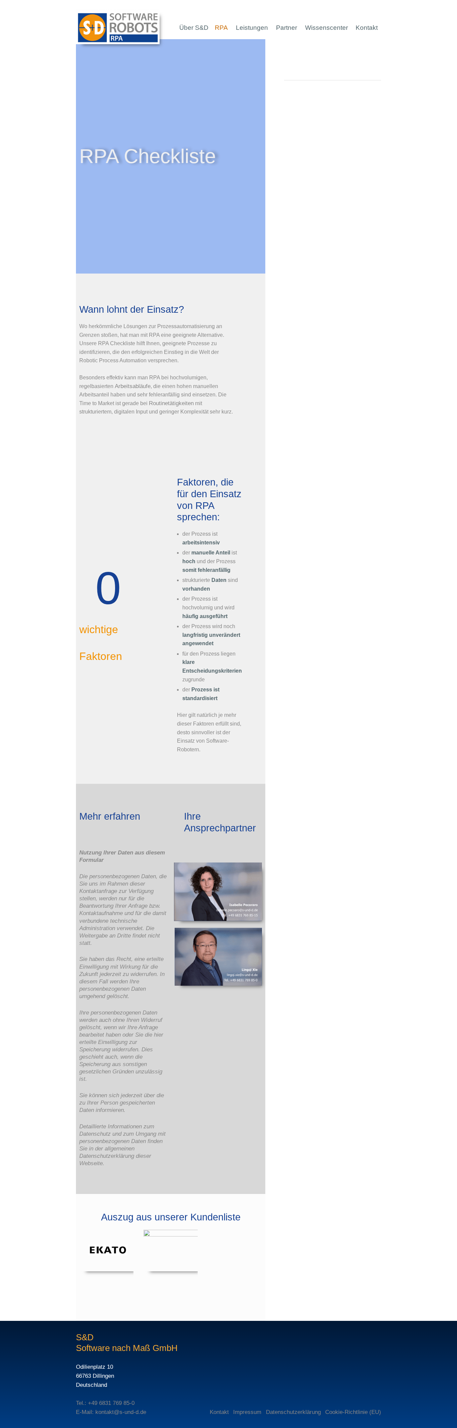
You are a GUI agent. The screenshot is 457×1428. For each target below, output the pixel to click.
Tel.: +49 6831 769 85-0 (105, 1403)
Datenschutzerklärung (293, 1412)
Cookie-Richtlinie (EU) (353, 1412)
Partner (286, 27)
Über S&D (193, 27)
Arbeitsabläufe (133, 386)
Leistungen (252, 27)
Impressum (247, 1412)
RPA (221, 27)
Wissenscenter (326, 27)
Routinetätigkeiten (171, 403)
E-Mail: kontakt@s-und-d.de (111, 1412)
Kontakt (367, 27)
